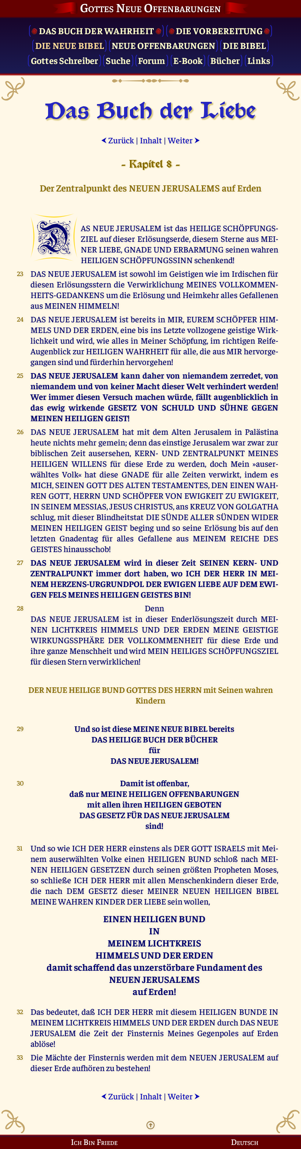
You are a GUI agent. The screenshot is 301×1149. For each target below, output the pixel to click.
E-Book (188, 60)
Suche (118, 60)
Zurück (117, 140)
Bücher (225, 60)
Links (258, 60)
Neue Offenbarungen (163, 45)
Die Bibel (244, 45)
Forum (151, 60)
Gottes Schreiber (64, 60)
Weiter (184, 140)
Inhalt (151, 140)
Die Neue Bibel (69, 45)
